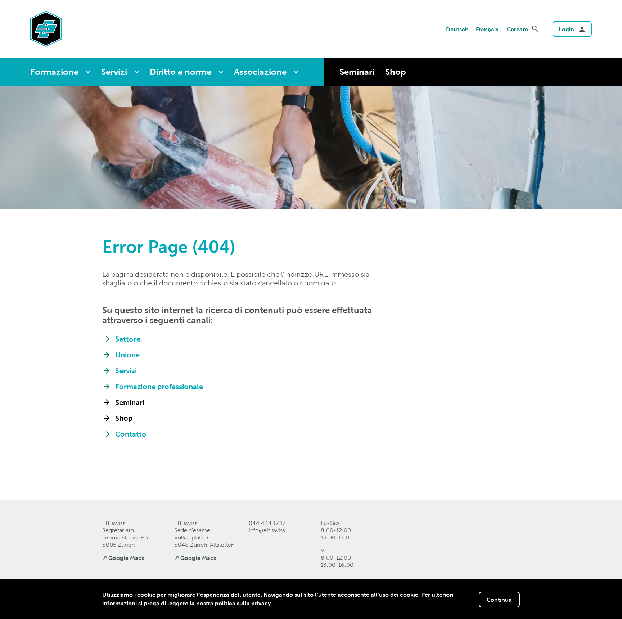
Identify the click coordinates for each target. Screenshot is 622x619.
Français (487, 29)
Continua (499, 599)
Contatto (131, 434)
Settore (127, 339)
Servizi (114, 72)
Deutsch (457, 29)
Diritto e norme (180, 72)
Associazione (260, 72)
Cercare (517, 29)
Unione (127, 355)
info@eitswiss (267, 530)
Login (566, 29)
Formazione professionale (159, 386)
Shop (395, 72)
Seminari (356, 72)
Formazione (54, 72)
